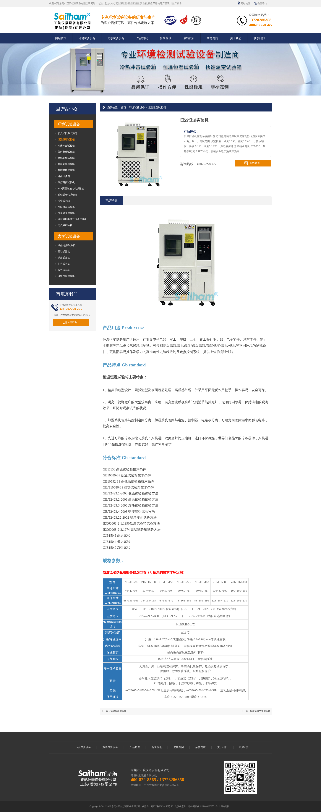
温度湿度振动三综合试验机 (72, 219)
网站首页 (60, 38)
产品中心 (69, 108)
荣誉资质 (212, 38)
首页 (123, 107)
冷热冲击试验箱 (66, 145)
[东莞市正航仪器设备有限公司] (72, 29)
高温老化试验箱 (66, 164)
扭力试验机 (64, 263)
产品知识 (142, 38)
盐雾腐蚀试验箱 (66, 170)
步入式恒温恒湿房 (67, 133)
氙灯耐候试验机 (66, 182)
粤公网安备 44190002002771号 (203, 806)
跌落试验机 (64, 257)
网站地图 (245, 3)
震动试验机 (64, 251)
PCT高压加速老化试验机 (71, 188)
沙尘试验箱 (64, 200)
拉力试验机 (64, 269)
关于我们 (235, 38)
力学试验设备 (116, 38)
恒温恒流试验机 (66, 207)
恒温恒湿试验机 (118, 711)
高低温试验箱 (65, 225)
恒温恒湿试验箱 (66, 139)
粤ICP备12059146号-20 (162, 806)
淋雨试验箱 (64, 176)
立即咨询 (72, 322)
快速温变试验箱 (66, 213)
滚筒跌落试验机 (66, 276)
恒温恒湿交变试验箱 (260, 711)
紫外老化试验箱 (66, 151)
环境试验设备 (87, 38)
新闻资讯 (165, 38)
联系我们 (259, 38)
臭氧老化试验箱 (66, 157)
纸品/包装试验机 (66, 245)
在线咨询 (255, 163)
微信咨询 (262, 3)
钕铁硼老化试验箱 (67, 194)
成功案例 (188, 38)
